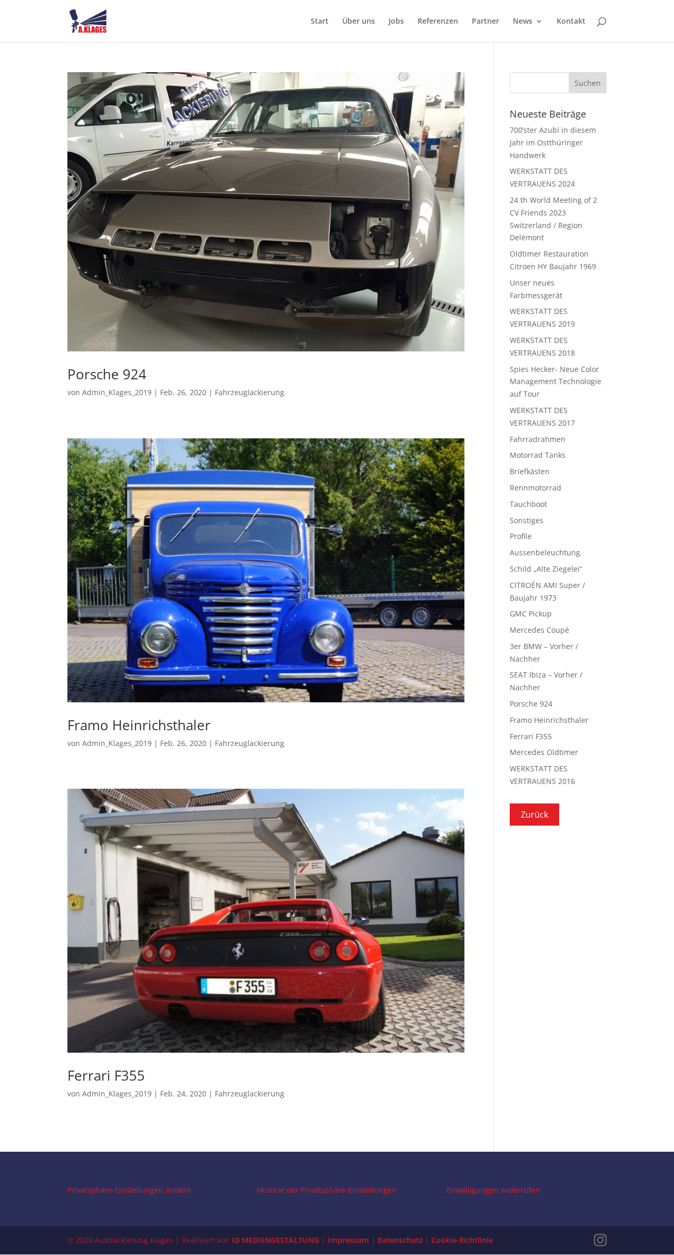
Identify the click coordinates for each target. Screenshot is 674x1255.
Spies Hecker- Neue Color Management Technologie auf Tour (555, 381)
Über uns (358, 21)
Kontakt (571, 21)
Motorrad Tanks (538, 455)
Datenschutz (400, 1240)
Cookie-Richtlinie (462, 1240)
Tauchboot (528, 504)
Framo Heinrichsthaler (139, 724)
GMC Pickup (531, 614)
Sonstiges (526, 520)
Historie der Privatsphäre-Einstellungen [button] (327, 1190)
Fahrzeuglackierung (249, 392)
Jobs (396, 21)
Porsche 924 (106, 374)
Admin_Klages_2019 (117, 392)
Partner (485, 21)
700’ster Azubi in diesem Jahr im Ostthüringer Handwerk (553, 142)
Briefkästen (530, 471)
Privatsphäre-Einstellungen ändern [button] (129, 1190)
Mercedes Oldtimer (544, 752)
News (522, 21)
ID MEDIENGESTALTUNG (275, 1240)
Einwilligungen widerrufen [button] (493, 1190)
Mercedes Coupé (539, 630)
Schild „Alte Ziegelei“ (546, 569)
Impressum (348, 1240)
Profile (521, 536)
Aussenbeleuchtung (545, 552)
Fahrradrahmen (538, 439)
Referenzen (438, 21)
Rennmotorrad (535, 488)
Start (320, 21)
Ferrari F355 (106, 1075)
